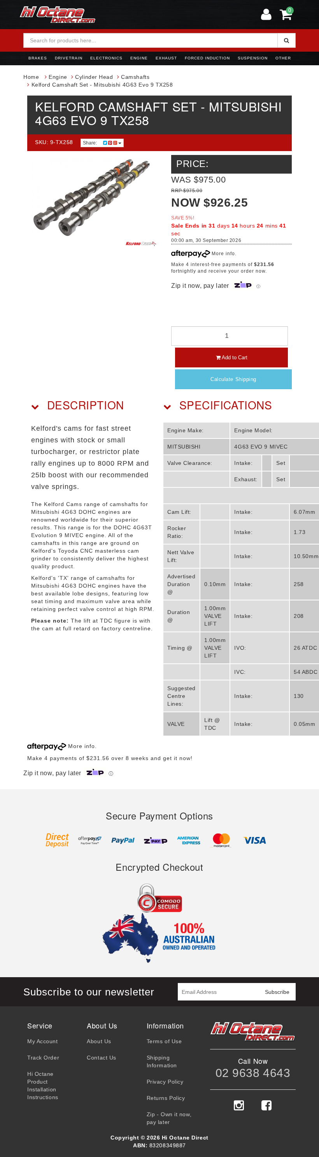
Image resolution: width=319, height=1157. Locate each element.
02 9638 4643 (253, 1073)
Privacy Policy (165, 1082)
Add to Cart (234, 357)
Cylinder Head (94, 77)
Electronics (106, 58)
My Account (42, 1041)
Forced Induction (207, 58)
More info (222, 253)
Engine (139, 58)
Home (31, 77)
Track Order (43, 1057)
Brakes (37, 58)
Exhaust (166, 58)
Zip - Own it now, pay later (169, 1118)
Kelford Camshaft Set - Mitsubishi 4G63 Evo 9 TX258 (102, 85)
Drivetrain (68, 58)
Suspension (253, 58)
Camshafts (135, 77)
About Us (99, 1041)
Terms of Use (164, 1041)
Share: (90, 143)
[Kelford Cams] (141, 243)
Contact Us (101, 1057)
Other (283, 58)
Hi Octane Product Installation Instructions (42, 1085)
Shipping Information (162, 1061)
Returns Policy (166, 1098)
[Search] (286, 40)
